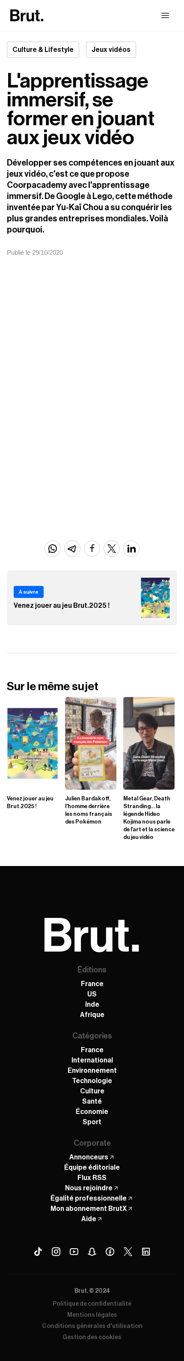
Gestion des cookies (92, 1337)
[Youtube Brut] (74, 1251)
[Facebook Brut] (110, 1251)
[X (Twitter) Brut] (128, 1251)
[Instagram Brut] (56, 1251)
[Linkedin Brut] (145, 1251)
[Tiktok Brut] (38, 1251)
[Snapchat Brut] (92, 1251)
